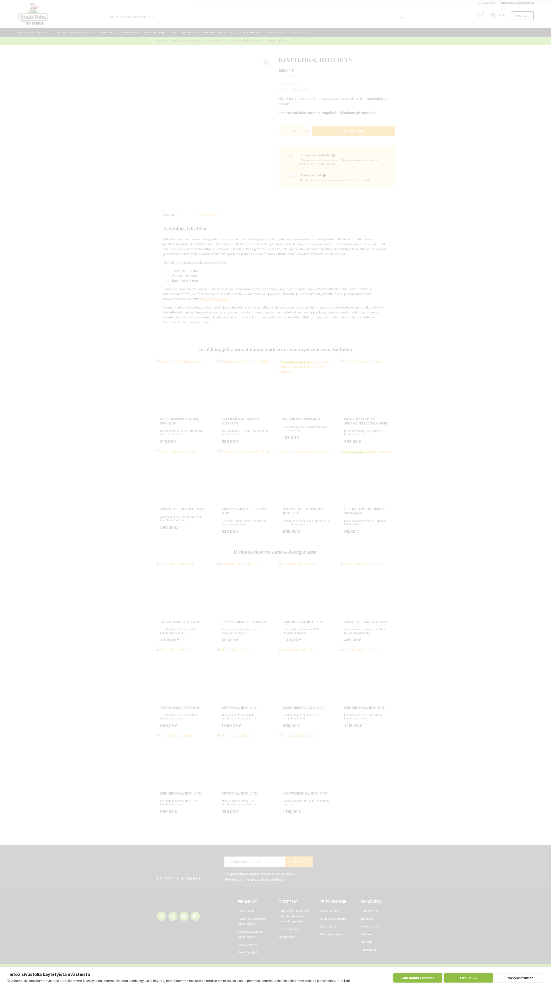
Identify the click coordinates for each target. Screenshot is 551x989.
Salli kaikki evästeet (417, 978)
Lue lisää (344, 981)
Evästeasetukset (519, 978)
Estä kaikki (468, 978)
